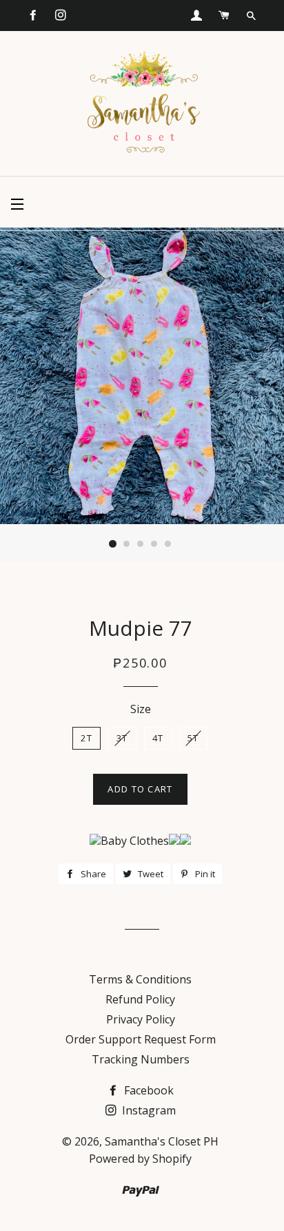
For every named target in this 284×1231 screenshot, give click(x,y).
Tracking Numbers (141, 1059)
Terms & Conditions (140, 979)
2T (86, 738)
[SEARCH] (251, 15)
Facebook (147, 1090)
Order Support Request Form (140, 1039)
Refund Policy (140, 999)
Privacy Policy (140, 1019)
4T (158, 738)
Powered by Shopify (140, 1158)
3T (122, 738)
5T (193, 738)
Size (140, 709)
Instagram (147, 1110)
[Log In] (196, 15)
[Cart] (224, 15)
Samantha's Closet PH (162, 1141)
